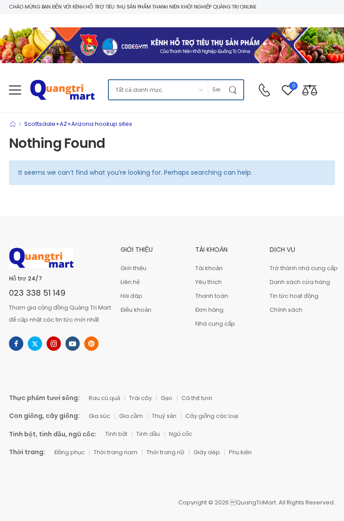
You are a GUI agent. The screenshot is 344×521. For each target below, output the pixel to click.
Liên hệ (130, 282)
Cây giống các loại (211, 416)
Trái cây (140, 398)
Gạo (166, 398)
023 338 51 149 (37, 292)
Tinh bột (116, 434)
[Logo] (62, 90)
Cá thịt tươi (196, 398)
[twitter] (35, 343)
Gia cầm (131, 416)
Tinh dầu (148, 434)
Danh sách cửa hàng (300, 282)
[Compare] (309, 89)
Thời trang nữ (165, 452)
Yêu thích (208, 282)
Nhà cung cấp (215, 323)
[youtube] (72, 343)
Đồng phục (69, 452)
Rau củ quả (104, 398)
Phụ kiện (240, 452)
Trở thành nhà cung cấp (302, 268)
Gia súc (99, 416)
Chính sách (286, 310)
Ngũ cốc (180, 434)
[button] (15, 90)
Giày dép (207, 452)
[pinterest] (91, 343)
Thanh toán (211, 296)
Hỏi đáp (131, 296)
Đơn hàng (209, 310)
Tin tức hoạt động (294, 296)
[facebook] (16, 343)
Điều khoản (135, 310)
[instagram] (54, 343)
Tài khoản (209, 268)
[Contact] (264, 90)
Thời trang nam (116, 452)
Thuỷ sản (164, 416)
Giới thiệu (133, 268)
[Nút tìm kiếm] (234, 89)
